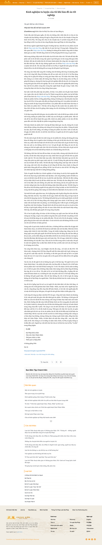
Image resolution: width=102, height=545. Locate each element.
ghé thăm (19, 532)
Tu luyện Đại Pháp (75, 522)
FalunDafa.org (32, 510)
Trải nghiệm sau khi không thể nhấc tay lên (38, 454)
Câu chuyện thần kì (30, 501)
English (89, 519)
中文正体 (89, 525)
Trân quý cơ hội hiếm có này (33, 411)
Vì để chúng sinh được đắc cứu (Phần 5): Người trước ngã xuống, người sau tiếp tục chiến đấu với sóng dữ (50, 446)
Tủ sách (88, 2)
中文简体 (89, 522)
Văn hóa (53, 519)
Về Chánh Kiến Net (11, 510)
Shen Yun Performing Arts (79, 510)
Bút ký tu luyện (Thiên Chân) (32, 490)
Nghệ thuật (54, 528)
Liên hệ (23, 510)
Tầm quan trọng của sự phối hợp (35, 393)
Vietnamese (90, 528)
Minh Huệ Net (44, 510)
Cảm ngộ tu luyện (29, 498)
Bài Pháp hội (28, 478)
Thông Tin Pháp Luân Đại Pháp (60, 510)
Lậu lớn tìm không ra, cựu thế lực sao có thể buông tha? (41, 450)
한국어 (88, 531)
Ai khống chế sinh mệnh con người (34, 475)
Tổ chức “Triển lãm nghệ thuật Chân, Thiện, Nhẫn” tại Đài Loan (44, 404)
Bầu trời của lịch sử (30, 481)
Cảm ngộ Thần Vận (29, 495)
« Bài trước (27, 354)
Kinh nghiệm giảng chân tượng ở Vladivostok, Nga (40, 397)
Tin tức (53, 531)
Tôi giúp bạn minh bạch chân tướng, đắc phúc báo (40, 466)
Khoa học (72, 519)
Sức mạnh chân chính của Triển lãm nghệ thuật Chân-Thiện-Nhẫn (45, 407)
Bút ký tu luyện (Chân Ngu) (32, 484)
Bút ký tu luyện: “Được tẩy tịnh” (33, 487)
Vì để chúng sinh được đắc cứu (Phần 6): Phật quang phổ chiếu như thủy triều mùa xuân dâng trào (50, 437)
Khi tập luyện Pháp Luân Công (34, 414)
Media (71, 525)
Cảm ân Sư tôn (28, 492)
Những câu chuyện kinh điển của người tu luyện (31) (41, 441)
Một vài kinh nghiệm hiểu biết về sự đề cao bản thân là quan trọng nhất (46, 400)
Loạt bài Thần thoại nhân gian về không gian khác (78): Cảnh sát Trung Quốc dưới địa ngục (50, 461)
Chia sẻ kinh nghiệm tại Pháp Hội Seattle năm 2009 (40, 417)
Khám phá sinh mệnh (57, 525)
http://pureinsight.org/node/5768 (34, 351)
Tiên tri (53, 522)
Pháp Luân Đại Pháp (35, 48)
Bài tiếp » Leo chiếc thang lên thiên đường (42, 354)
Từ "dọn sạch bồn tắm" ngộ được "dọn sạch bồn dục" (40, 457)
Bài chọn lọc (75, 2)
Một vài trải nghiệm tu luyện (33, 390)
